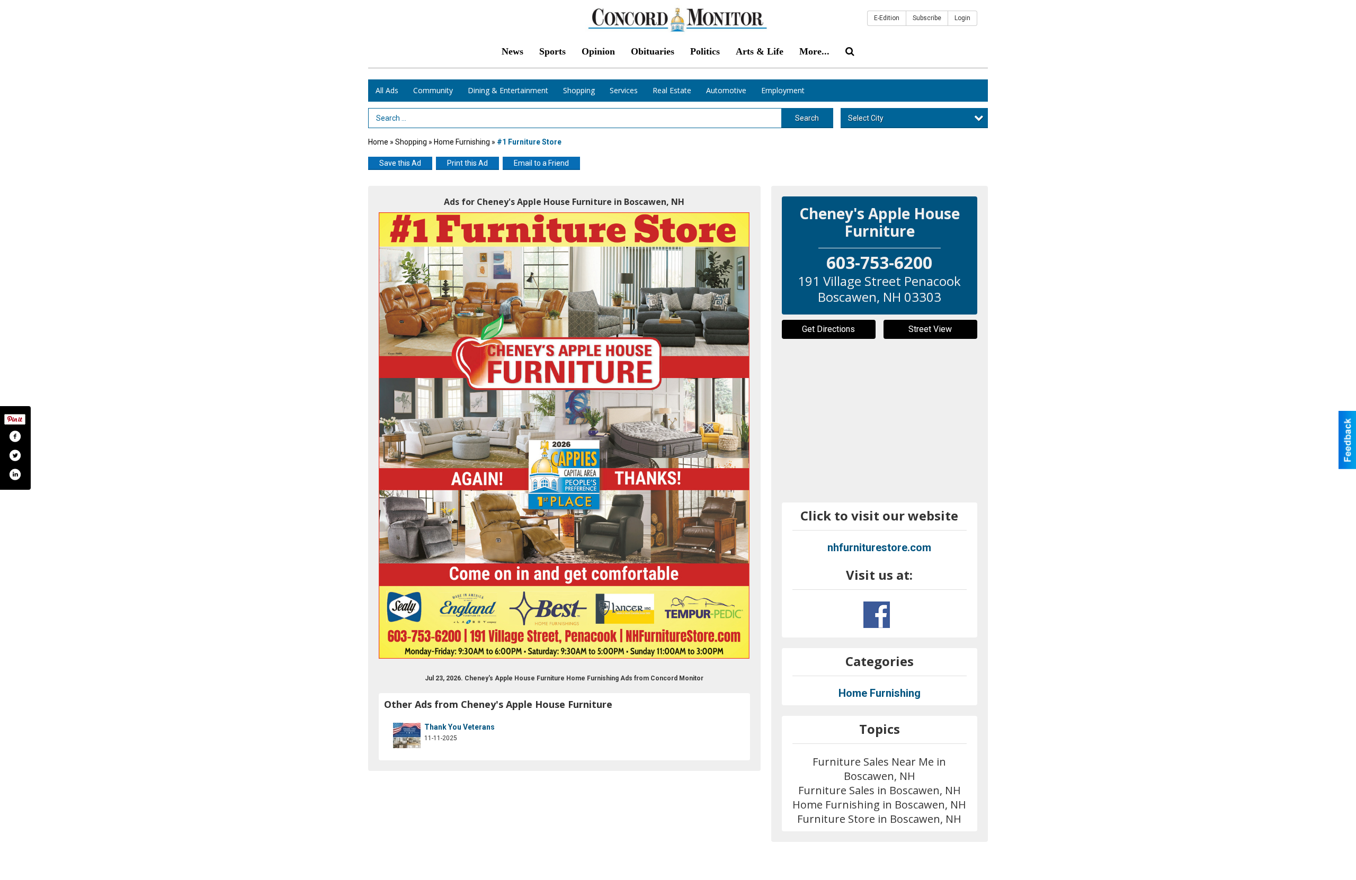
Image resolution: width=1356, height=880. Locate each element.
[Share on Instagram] (15, 474)
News (512, 51)
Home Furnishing (462, 142)
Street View (930, 329)
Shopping (579, 90)
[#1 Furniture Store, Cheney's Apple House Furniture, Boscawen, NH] (564, 435)
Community (433, 90)
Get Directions (828, 329)
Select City (866, 118)
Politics (705, 51)
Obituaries (652, 51)
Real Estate (672, 90)
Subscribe (927, 18)
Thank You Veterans (459, 727)
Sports (552, 51)
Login (962, 18)
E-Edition (886, 18)
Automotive (726, 90)
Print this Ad (467, 163)
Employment (783, 90)
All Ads (387, 90)
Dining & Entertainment (508, 90)
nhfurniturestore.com (879, 547)
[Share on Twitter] (15, 455)
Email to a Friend (541, 163)
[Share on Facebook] (15, 436)
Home (378, 142)
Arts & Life (759, 51)
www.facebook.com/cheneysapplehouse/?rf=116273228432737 (876, 614)
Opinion (598, 51)
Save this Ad (400, 163)
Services (624, 90)
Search (807, 118)
